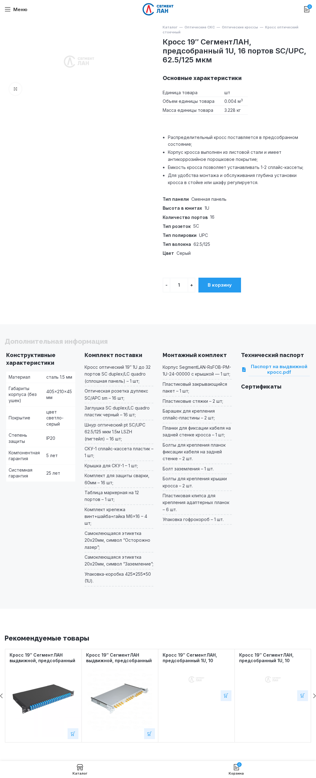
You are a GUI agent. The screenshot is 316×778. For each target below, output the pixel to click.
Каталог (170, 27)
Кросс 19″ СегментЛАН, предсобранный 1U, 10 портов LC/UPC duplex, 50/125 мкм (196, 663)
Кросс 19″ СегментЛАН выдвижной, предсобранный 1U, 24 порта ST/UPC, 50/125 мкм (119, 663)
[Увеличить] (15, 89)
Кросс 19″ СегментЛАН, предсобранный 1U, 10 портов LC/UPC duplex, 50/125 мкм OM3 (273, 663)
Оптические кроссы (240, 27)
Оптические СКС (200, 27)
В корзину (220, 285)
